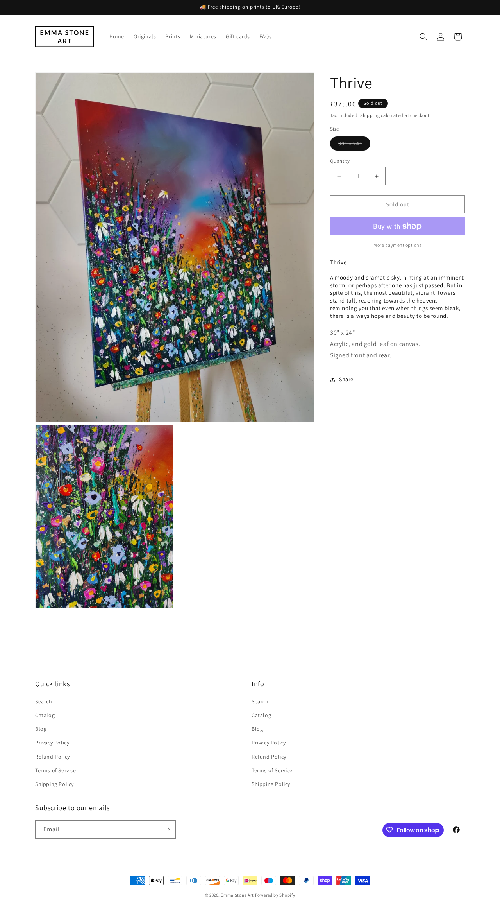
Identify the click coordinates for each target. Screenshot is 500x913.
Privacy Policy (52, 742)
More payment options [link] (397, 245)
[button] (423, 36)
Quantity (340, 161)
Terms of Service (55, 770)
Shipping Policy (54, 783)
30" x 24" (354, 145)
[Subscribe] (166, 829)
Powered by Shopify (275, 895)
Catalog (45, 715)
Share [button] (346, 379)
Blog (40, 729)
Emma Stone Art (237, 895)
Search (43, 701)
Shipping (370, 115)
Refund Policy (52, 756)
